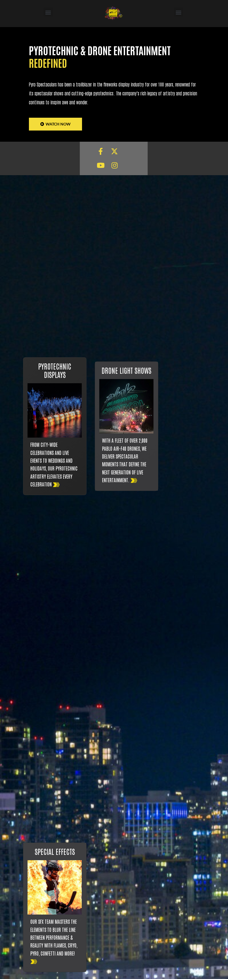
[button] (48, 12)
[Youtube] (101, 165)
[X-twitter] (115, 151)
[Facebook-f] (101, 151)
